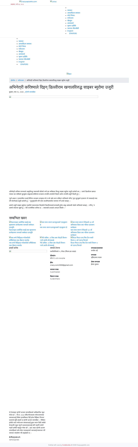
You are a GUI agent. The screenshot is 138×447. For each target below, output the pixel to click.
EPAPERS (73, 33)
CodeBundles (66, 445)
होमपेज (13, 80)
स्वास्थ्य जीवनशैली (73, 28)
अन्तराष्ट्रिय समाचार (73, 13)
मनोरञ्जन (70, 18)
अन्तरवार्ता (70, 23)
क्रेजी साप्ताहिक (30, 92)
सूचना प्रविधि (71, 26)
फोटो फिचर (71, 15)
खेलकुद (69, 20)
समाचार (69, 10)
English (70, 31)
